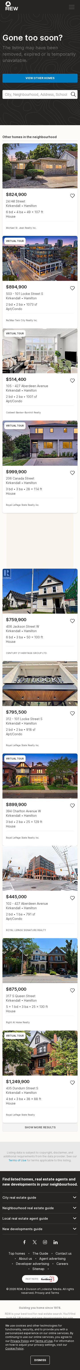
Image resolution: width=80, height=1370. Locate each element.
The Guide (40, 1253)
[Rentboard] (47, 1278)
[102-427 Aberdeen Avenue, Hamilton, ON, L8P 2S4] (40, 892)
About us (25, 1258)
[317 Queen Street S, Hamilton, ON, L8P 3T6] (40, 984)
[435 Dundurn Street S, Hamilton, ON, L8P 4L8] (40, 1077)
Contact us (64, 1253)
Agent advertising (52, 1258)
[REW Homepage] (12, 6)
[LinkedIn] (55, 1243)
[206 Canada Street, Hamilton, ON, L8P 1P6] (40, 467)
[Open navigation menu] (71, 7)
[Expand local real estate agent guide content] (40, 1218)
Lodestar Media (50, 1289)
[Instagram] (45, 1243)
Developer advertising (32, 1264)
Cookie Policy (14, 1348)
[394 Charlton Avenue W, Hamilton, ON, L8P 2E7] (40, 799)
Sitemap (38, 1269)
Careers (62, 1264)
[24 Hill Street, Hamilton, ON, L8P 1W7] (40, 189)
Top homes (16, 1253)
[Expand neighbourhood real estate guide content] (40, 1208)
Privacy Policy (19, 1341)
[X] (35, 1243)
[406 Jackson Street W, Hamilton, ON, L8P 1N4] (40, 615)
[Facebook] (24, 1243)
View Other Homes (40, 78)
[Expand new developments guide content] (40, 1229)
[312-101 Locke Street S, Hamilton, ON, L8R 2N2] (40, 707)
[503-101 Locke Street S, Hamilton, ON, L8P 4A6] (40, 282)
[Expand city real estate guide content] (40, 1197)
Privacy (40, 1292)
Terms (55, 1292)
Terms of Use (17, 1160)
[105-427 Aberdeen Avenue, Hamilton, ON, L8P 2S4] (40, 374)
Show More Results (40, 1127)
